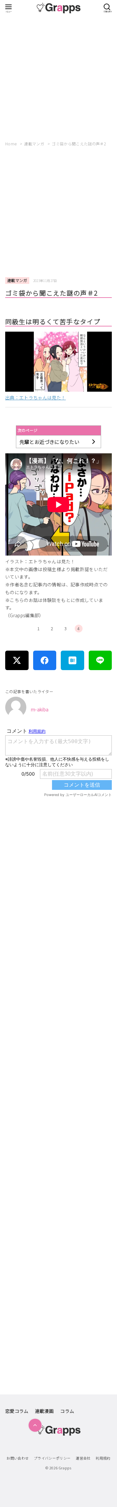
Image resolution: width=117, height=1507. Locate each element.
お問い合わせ (17, 1458)
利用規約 (103, 1458)
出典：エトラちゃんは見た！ (35, 397)
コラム (67, 1411)
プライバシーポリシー (52, 1458)
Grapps (65, 1467)
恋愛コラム (17, 1411)
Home (11, 143)
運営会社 (83, 1458)
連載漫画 (44, 1411)
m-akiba (39, 709)
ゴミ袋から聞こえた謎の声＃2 (79, 143)
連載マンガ (34, 143)
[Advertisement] (58, 75)
